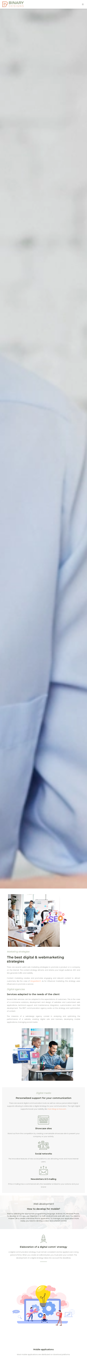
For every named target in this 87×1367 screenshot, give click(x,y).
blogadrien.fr (35, 981)
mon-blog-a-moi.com (57, 1109)
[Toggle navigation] (82, 4)
